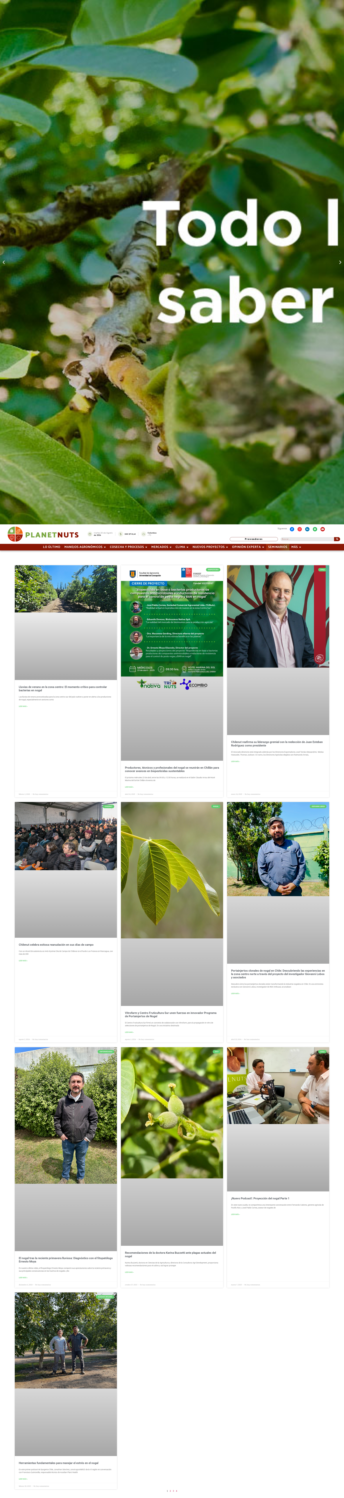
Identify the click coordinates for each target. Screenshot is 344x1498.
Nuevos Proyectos (209, 547)
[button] (3, 262)
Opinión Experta (246, 547)
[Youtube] (322, 529)
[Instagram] (300, 529)
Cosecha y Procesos (127, 547)
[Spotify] (315, 529)
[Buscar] (337, 539)
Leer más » (23, 706)
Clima (180, 547)
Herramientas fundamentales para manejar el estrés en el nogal (58, 1463)
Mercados (159, 547)
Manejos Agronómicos (83, 547)
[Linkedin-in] (307, 529)
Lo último (51, 547)
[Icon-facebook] (292, 529)
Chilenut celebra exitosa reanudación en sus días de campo (56, 944)
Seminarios (277, 547)
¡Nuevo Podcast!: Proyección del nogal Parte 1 (260, 1198)
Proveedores (254, 539)
